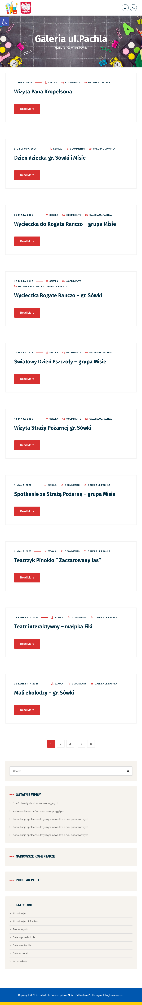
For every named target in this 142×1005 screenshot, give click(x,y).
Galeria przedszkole (31, 286)
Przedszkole (20, 961)
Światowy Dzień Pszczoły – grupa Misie (60, 362)
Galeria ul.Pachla (99, 82)
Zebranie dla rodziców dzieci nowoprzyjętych (38, 811)
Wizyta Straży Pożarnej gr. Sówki (52, 428)
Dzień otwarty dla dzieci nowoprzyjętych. (36, 803)
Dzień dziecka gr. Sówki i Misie (50, 158)
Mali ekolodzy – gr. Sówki (44, 693)
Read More (27, 108)
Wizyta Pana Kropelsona (43, 92)
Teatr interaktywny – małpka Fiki (53, 626)
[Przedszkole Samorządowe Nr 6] (19, 7)
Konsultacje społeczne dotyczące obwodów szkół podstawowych (50, 819)
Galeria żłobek (21, 953)
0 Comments (72, 82)
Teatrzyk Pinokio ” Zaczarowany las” (57, 560)
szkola (52, 82)
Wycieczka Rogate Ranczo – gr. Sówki (58, 295)
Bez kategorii (20, 929)
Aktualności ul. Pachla (25, 921)
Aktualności (19, 913)
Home (58, 47)
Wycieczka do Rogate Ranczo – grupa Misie (65, 224)
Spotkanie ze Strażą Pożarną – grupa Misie (65, 494)
